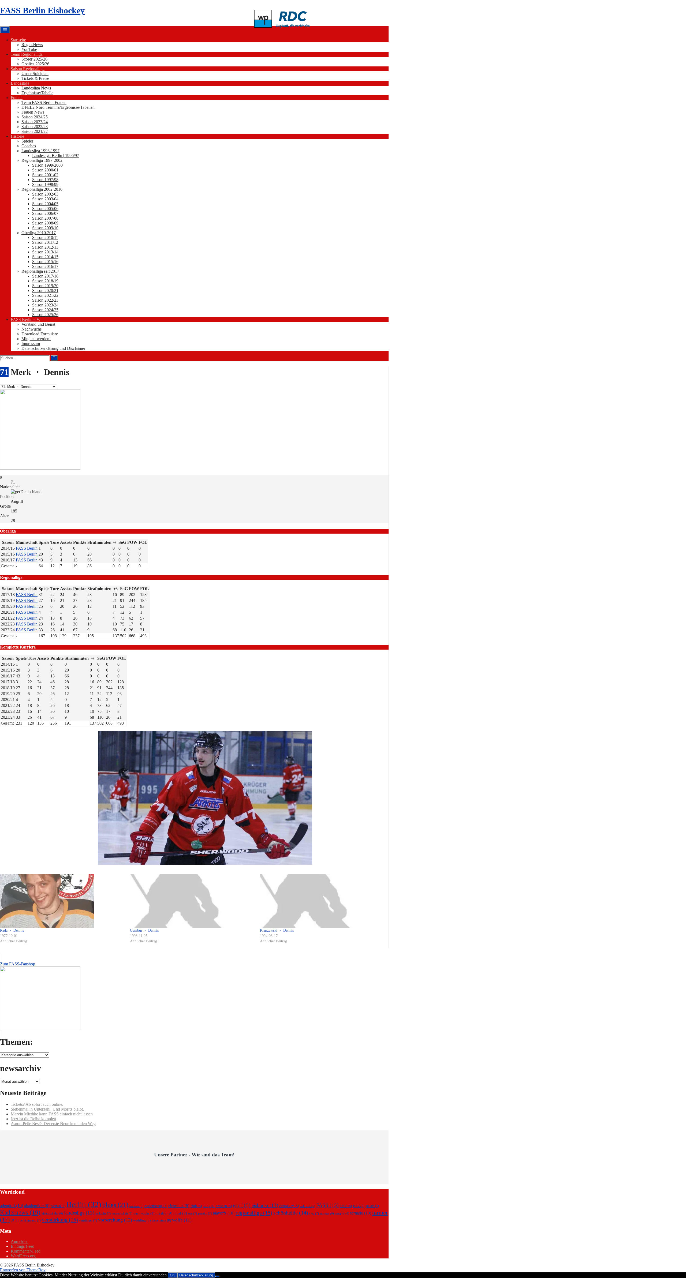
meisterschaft (122, 1213)
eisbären (265, 1205)
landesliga (79, 1213)
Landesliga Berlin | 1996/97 (55, 155)
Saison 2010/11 (45, 237)
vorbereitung (115, 1220)
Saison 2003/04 (45, 199)
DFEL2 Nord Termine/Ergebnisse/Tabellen (58, 107)
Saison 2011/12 (45, 242)
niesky (163, 1213)
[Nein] (217, 1276)
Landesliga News (36, 88)
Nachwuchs (31, 329)
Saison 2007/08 (45, 218)
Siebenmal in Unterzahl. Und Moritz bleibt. (47, 1109)
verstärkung (60, 1220)
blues (115, 1204)
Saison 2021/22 (34, 131)
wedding (142, 1220)
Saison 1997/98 (45, 179)
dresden (224, 1206)
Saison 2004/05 (45, 203)
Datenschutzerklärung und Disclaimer (53, 348)
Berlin (83, 1204)
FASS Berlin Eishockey (42, 10)
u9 (14, 1220)
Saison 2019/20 (45, 285)
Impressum (30, 343)
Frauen (17, 97)
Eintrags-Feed (22, 1246)
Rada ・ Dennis (12, 930)
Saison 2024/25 (34, 117)
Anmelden (19, 1241)
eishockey (289, 1206)
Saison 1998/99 (45, 184)
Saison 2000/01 (45, 170)
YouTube (29, 49)
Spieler (27, 141)
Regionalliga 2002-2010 (41, 189)
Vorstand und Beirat (38, 324)
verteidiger (88, 1220)
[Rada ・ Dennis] (62, 901)
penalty (205, 1213)
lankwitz (103, 1213)
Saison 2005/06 (45, 208)
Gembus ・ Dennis (144, 930)
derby (209, 1206)
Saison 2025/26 (45, 314)
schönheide (290, 1213)
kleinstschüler (52, 1213)
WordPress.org (23, 1256)
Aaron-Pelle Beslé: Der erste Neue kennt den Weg (53, 1123)
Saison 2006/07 (45, 213)
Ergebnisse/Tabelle (37, 93)
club (196, 1206)
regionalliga (254, 1213)
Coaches (28, 146)
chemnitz (178, 1206)
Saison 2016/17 (45, 266)
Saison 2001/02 (45, 175)
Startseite (18, 40)
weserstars (161, 1220)
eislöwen (307, 1206)
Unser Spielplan (35, 73)
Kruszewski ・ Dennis (277, 930)
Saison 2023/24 (34, 121)
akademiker (37, 1206)
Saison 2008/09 (45, 223)
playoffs (223, 1213)
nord (180, 1213)
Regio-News (32, 44)
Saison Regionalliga (27, 68)
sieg (314, 1213)
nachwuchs (143, 1213)
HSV (358, 1206)
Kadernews (20, 1212)
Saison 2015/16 (45, 261)
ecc (242, 1205)
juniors (372, 1206)
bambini (58, 1206)
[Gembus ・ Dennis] (192, 901)
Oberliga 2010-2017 (38, 232)
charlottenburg (155, 1206)
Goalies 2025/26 (35, 64)
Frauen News (32, 112)
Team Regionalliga (27, 54)
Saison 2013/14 (45, 252)
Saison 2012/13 (45, 247)
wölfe (182, 1220)
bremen (136, 1206)
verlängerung (30, 1220)
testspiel (342, 1213)
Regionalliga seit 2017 (40, 271)
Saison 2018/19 (45, 281)
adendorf (11, 1205)
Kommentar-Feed (25, 1251)
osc (192, 1213)
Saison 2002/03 (45, 194)
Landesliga (20, 83)
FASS (327, 1205)
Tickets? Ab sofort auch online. (37, 1104)
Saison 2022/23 (34, 126)
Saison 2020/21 (45, 290)
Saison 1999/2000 (47, 165)
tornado (360, 1213)
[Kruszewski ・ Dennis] (322, 901)
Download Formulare (39, 334)
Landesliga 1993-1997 (40, 150)
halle (346, 1206)
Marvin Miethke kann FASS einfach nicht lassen (52, 1114)
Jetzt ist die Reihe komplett (33, 1118)
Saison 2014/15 (45, 256)
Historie (17, 136)
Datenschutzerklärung (196, 1275)
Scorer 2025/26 (34, 59)
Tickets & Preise (35, 78)
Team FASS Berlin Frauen (43, 102)
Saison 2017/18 (45, 276)
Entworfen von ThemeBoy (23, 1270)
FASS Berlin (27, 548)
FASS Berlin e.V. (25, 319)
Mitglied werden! (36, 338)
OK (172, 1275)
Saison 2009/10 (45, 228)
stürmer (327, 1213)
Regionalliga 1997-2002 (41, 160)
